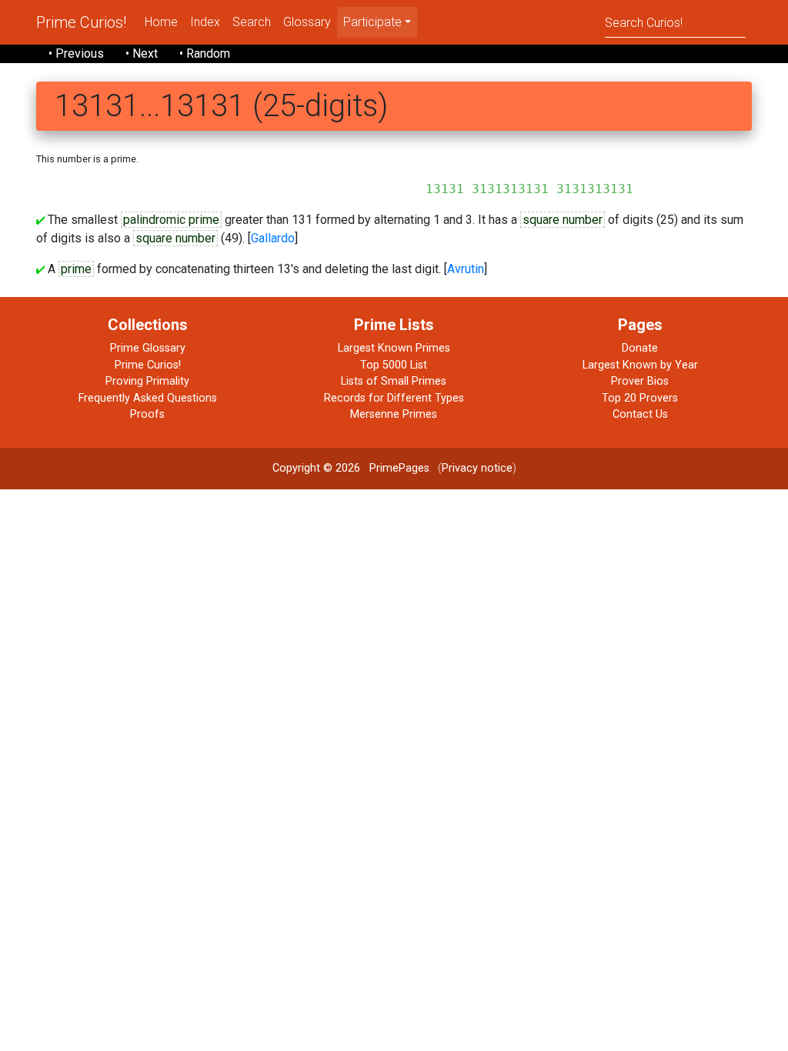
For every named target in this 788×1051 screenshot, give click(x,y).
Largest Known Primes (394, 348)
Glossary (307, 22)
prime (76, 269)
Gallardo (273, 238)
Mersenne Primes (393, 414)
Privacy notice (477, 468)
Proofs (147, 414)
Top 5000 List (393, 365)
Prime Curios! (81, 22)
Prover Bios (640, 381)
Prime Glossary (147, 348)
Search (251, 22)
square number (563, 219)
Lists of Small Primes (393, 381)
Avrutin (465, 269)
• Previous (76, 53)
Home (161, 22)
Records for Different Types (394, 398)
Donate (640, 348)
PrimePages (399, 468)
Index (205, 22)
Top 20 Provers (640, 398)
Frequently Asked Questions (147, 398)
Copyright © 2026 (316, 468)
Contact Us (640, 414)
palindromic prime (171, 219)
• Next (141, 53)
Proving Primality (147, 381)
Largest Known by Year (640, 365)
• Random (204, 53)
